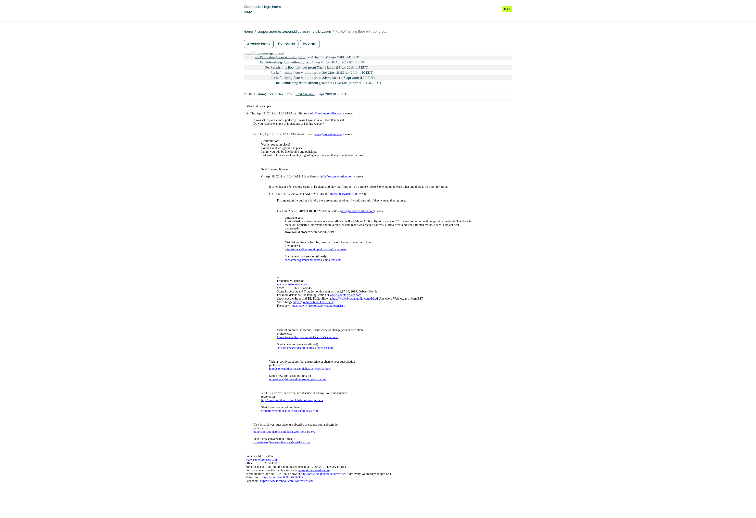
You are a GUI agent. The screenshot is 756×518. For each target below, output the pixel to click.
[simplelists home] (262, 9)
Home (248, 31)
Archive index (258, 43)
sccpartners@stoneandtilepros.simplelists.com (294, 31)
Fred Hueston (305, 94)
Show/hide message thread (264, 53)
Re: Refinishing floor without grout (280, 57)
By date (309, 43)
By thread (286, 43)
